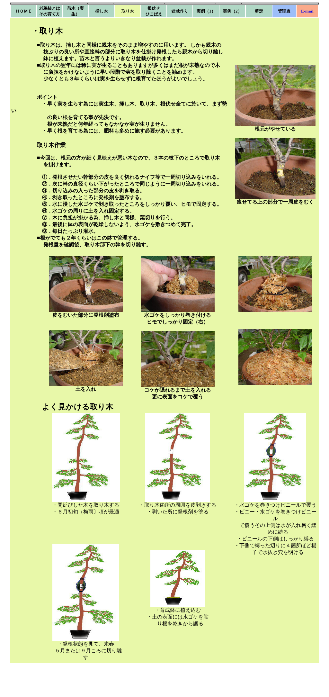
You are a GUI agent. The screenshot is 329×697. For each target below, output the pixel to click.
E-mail (307, 11)
